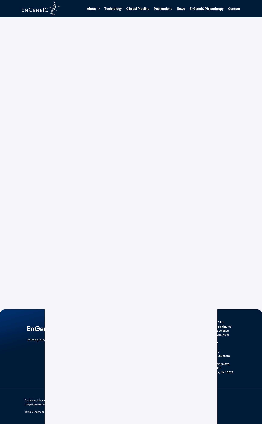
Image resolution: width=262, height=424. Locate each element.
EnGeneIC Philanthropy (207, 9)
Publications (163, 9)
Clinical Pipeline (137, 9)
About (91, 9)
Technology (113, 9)
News (181, 9)
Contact (234, 9)
